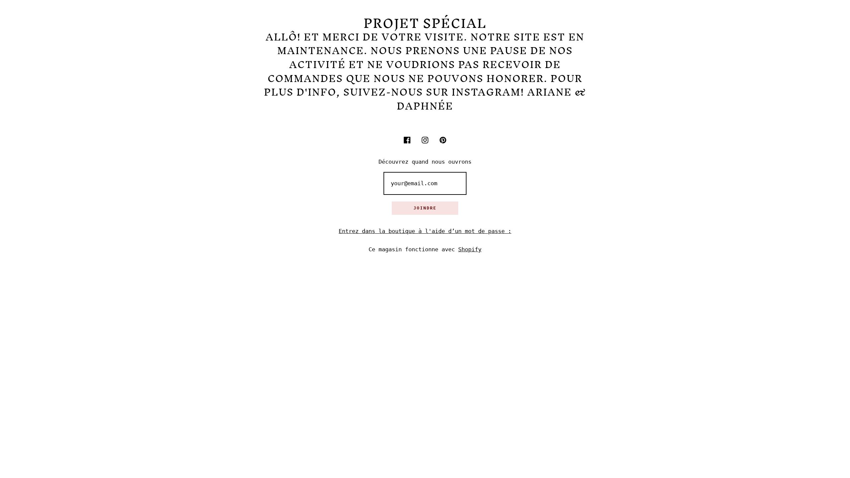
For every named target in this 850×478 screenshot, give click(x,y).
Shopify (469, 249)
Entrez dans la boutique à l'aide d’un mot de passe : (425, 231)
